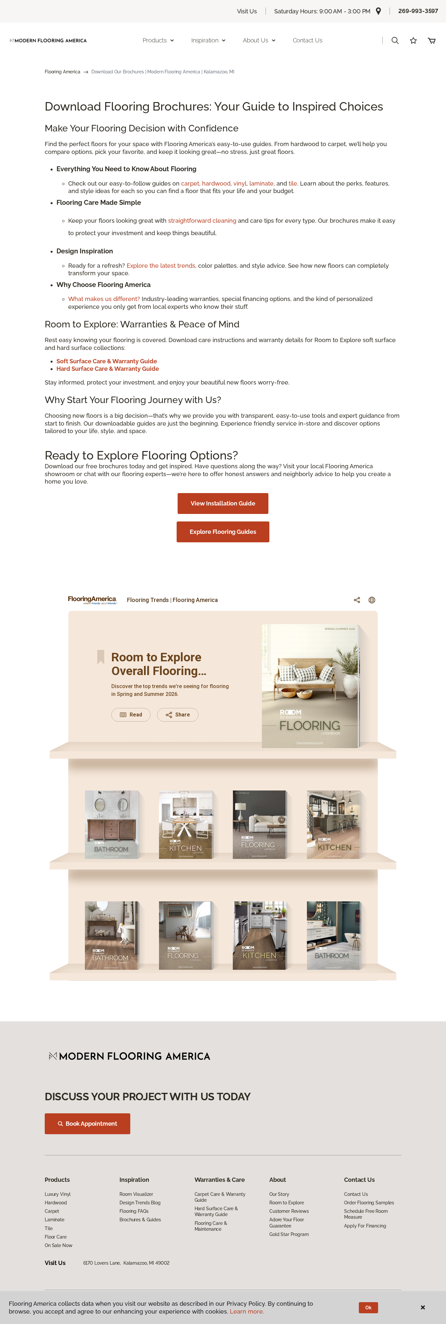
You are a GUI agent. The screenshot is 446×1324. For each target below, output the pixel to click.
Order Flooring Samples (369, 1202)
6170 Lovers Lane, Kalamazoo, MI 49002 (126, 1263)
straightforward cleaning (202, 220)
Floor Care (56, 1237)
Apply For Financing (365, 1225)
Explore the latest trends (161, 265)
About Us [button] (255, 40)
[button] (395, 40)
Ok (368, 1307)
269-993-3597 (418, 11)
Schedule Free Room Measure (366, 1214)
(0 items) (432, 40)
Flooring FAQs (133, 1211)
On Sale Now (58, 1245)
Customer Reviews (289, 1211)
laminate (261, 183)
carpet (190, 183)
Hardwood (56, 1202)
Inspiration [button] (204, 40)
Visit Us (247, 11)
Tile (48, 1228)
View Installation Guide (223, 503)
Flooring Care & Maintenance (211, 1226)
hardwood (216, 183)
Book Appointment (91, 1123)
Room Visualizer (136, 1194)
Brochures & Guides (140, 1219)
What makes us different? (105, 298)
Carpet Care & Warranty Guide (220, 1197)
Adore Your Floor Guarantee (286, 1222)
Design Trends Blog (139, 1202)
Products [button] (155, 40)
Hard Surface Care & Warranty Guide (216, 1211)
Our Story (279, 1194)
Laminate (54, 1219)
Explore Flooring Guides (223, 531)
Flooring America (62, 71)
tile (293, 183)
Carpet (52, 1211)
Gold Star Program (289, 1234)
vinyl (240, 183)
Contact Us (308, 40)
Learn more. (247, 1311)
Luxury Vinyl (58, 1194)
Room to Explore (286, 1202)
